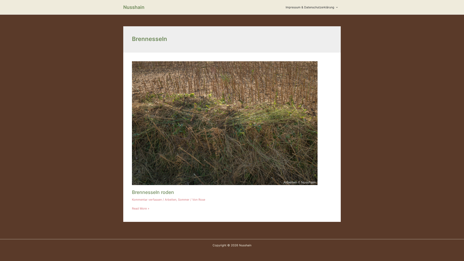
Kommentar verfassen (147, 199)
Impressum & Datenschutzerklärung (310, 7)
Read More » (140, 208)
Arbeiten (170, 199)
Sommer (183, 199)
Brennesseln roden (153, 192)
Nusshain (133, 7)
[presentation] (336, 7)
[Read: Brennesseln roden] (225, 123)
